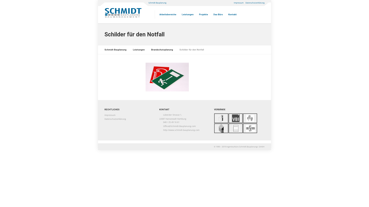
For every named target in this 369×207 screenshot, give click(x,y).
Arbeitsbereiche (167, 14)
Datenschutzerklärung (254, 2)
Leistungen (188, 14)
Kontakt (232, 14)
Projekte (203, 14)
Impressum (239, 2)
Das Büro (218, 14)
